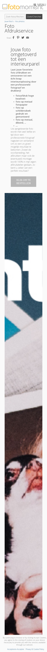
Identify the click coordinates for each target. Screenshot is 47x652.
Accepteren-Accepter (15, 649)
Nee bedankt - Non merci (23, 608)
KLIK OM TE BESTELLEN (23, 181)
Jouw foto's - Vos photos (15, 21)
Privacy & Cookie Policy (35, 649)
